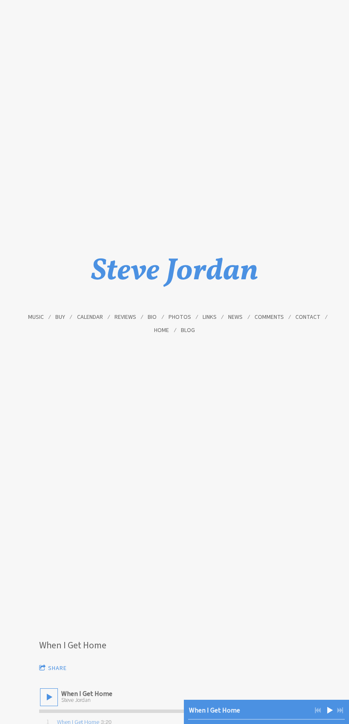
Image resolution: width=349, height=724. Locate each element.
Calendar (90, 317)
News (235, 317)
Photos (180, 317)
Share (57, 668)
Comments (269, 317)
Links (210, 317)
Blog (188, 330)
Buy (60, 317)
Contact (307, 317)
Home (161, 330)
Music (36, 317)
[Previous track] (318, 710)
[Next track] (340, 710)
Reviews (125, 317)
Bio (152, 317)
